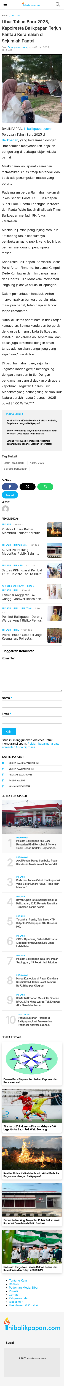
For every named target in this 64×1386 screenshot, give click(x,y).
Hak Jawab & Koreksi (23, 1305)
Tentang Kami (18, 1280)
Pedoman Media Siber (24, 1287)
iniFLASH (6, 524)
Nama (7, 698)
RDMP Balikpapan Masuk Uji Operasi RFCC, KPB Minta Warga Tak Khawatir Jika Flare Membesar (38, 1002)
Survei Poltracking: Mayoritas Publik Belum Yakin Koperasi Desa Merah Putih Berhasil (22, 551)
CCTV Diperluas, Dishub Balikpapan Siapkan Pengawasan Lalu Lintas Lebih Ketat (37, 943)
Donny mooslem (17, 47)
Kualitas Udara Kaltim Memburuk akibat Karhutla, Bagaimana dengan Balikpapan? (21, 531)
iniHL (16, 590)
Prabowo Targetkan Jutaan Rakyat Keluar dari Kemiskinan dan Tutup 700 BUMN (30, 1269)
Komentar (8, 658)
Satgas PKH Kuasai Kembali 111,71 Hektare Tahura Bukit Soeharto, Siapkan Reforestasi (22, 572)
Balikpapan (10, 140)
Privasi (13, 1291)
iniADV (30, 586)
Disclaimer (16, 1301)
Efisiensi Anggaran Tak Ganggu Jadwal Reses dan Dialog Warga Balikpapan (21, 597)
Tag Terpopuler (12, 756)
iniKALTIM (18, 565)
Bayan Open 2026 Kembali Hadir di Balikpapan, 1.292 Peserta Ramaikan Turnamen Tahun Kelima (37, 903)
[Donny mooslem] (7, 509)
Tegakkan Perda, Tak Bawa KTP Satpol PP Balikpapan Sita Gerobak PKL (36, 923)
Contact (14, 1294)
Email (6, 714)
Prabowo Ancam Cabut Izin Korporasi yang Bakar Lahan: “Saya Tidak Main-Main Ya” (38, 884)
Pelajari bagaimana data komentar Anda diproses (30, 745)
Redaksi (14, 1284)
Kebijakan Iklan (19, 1298)
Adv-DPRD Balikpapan (13, 586)
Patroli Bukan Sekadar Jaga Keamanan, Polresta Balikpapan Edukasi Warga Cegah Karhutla (22, 636)
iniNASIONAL (20, 545)
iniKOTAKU (27, 608)
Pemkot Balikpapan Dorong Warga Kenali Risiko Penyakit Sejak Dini (23, 618)
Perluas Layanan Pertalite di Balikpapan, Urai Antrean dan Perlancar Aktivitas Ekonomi (35, 1021)
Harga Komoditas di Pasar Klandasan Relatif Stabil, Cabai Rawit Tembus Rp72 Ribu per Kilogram (37, 982)
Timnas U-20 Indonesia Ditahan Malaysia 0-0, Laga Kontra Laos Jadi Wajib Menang (30, 1128)
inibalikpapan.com (37, 129)
